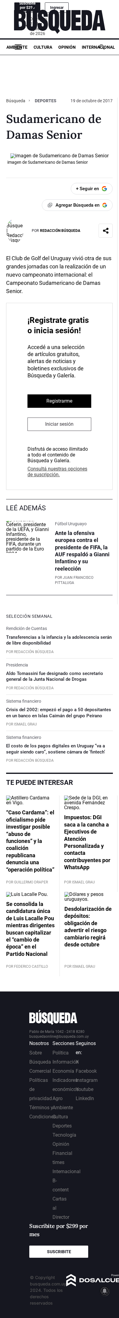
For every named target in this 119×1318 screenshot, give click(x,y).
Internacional (98, 47)
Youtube (84, 1089)
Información (65, 1062)
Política (60, 1053)
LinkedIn (85, 1098)
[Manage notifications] (105, 1291)
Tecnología (64, 1135)
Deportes (45, 100)
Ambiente (16, 47)
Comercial (40, 1071)
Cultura (43, 47)
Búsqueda (16, 100)
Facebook (86, 1071)
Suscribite (59, 1251)
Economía (63, 1071)
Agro (57, 1098)
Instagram (87, 1080)
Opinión (67, 47)
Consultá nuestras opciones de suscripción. (57, 471)
